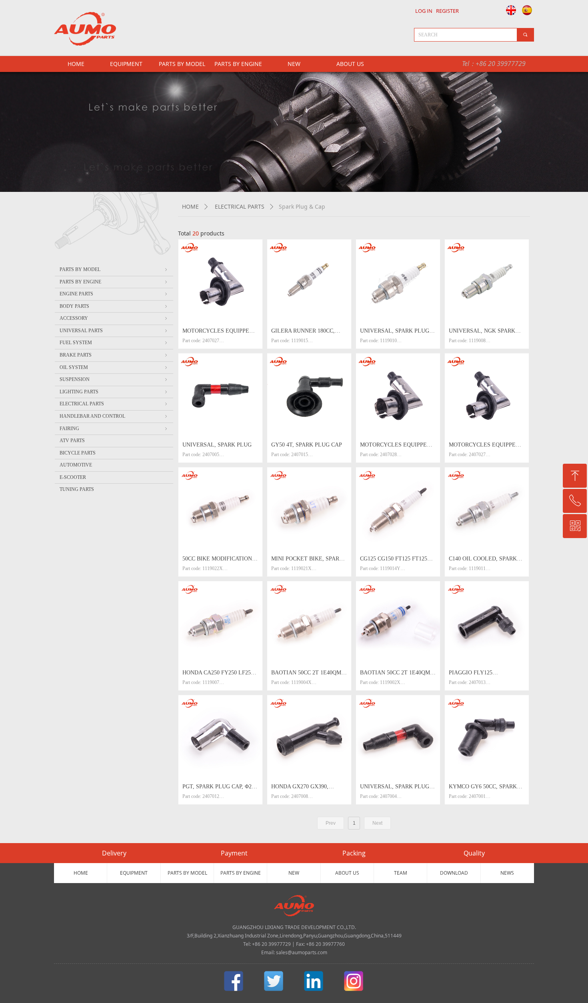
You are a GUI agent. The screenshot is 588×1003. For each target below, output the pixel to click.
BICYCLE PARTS (78, 453)
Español (527, 10)
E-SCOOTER (73, 477)
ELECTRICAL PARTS (239, 206)
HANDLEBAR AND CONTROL (114, 416)
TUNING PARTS (77, 489)
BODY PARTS (114, 306)
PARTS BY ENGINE (238, 64)
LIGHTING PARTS (114, 392)
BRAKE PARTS (114, 355)
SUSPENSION (114, 379)
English (509, 10)
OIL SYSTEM (114, 367)
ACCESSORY (114, 318)
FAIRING (114, 428)
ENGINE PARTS (114, 294)
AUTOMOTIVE (76, 465)
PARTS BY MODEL (182, 64)
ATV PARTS (72, 440)
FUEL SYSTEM (114, 342)
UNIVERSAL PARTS (114, 330)
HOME (190, 206)
